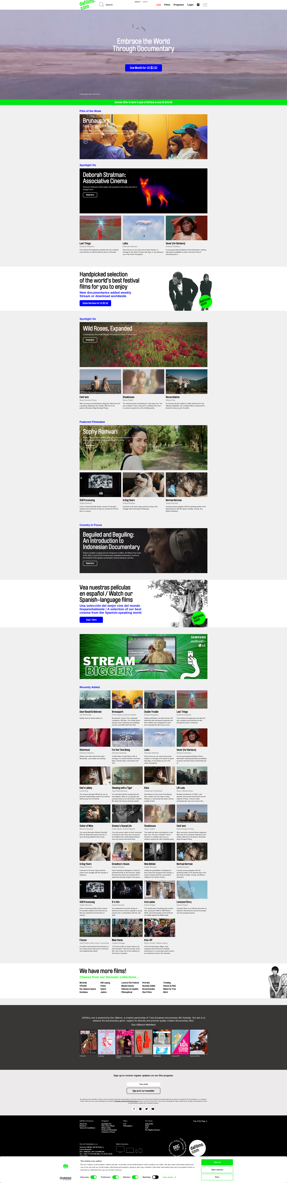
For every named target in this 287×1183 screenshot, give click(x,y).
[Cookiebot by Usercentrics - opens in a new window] (65, 1178)
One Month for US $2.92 (143, 67)
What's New (106, 1128)
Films (167, 4)
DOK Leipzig (105, 983)
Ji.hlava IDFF (175, 1056)
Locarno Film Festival (130, 983)
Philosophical (126, 992)
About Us (83, 1124)
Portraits (146, 983)
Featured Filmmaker (92, 421)
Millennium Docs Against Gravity (123, 1056)
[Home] (88, 5)
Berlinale (83, 983)
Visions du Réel (169, 986)
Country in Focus (91, 524)
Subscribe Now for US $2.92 (95, 303)
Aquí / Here (91, 620)
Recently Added (90, 687)
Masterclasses (127, 986)
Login (190, 4)
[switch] (115, 1177)
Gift (146, 1128)
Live (158, 4)
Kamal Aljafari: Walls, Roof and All (90, 94)
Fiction (103, 986)
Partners (83, 1126)
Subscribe (149, 1124)
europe (145, 1)
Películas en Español (129, 989)
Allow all (217, 1162)
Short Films (147, 992)
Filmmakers (127, 1126)
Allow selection (217, 1170)
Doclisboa (84, 992)
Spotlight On (88, 165)
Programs (179, 4)
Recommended (148, 989)
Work (165, 992)
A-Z (124, 1124)
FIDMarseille (157, 1056)
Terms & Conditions (87, 1128)
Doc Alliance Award (88, 989)
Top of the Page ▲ (200, 1121)
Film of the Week (90, 111)
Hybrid (103, 989)
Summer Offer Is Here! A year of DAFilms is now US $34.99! (144, 102)
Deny (217, 1177)
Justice (103, 992)
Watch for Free (169, 989)
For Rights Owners (152, 1130)
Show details (168, 1177)
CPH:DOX (83, 986)
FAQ (147, 1126)
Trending (167, 983)
